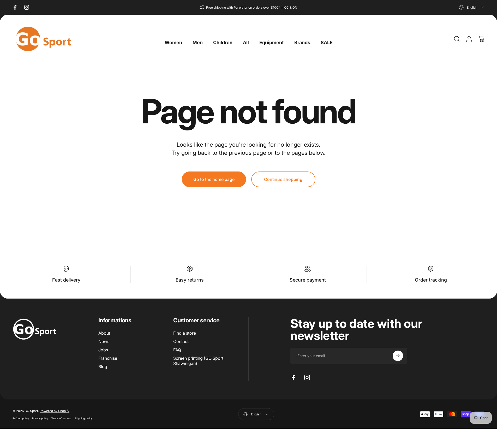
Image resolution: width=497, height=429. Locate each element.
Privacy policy (40, 418)
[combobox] (471, 7)
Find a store (184, 333)
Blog (102, 366)
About (104, 333)
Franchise (107, 358)
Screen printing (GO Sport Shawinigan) (198, 361)
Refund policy (21, 418)
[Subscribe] (398, 356)
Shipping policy (83, 418)
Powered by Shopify (54, 411)
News (103, 341)
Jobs (103, 349)
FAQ (177, 349)
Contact (181, 341)
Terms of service (61, 418)
